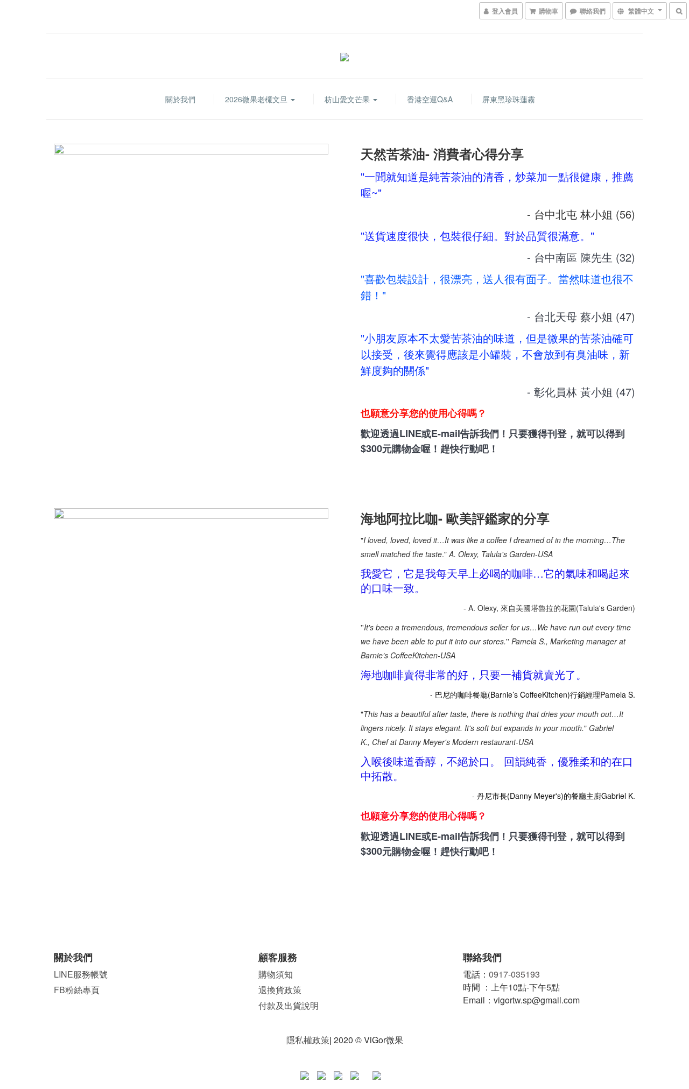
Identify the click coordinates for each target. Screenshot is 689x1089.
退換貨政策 (279, 989)
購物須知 (275, 974)
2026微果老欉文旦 (257, 99)
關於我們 (180, 99)
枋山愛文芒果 (348, 99)
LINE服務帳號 (81, 974)
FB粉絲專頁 (77, 989)
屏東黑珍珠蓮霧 (508, 99)
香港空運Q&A (430, 99)
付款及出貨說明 (288, 1005)
